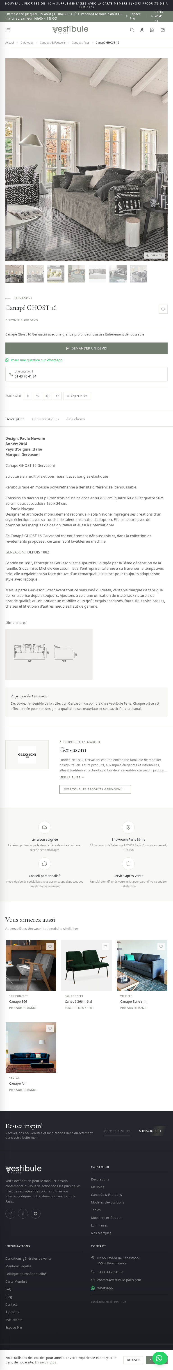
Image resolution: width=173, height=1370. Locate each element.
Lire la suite (70, 777)
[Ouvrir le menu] (9, 30)
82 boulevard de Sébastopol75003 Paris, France (118, 1260)
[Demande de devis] (152, 30)
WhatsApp (105, 1288)
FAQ (8, 1289)
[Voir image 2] (35, 274)
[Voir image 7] (139, 274)
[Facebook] (23, 1214)
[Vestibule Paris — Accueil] (70, 30)
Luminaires (99, 1225)
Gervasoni (23, 298)
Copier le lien (79, 396)
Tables (96, 1210)
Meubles (97, 1187)
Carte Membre (16, 1281)
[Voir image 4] (77, 274)
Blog (8, 1297)
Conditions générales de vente (28, 1258)
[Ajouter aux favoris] (163, 309)
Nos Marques (101, 1233)
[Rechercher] (132, 30)
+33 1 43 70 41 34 (110, 1272)
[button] (86, 159)
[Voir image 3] (56, 274)
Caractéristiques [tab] (45, 418)
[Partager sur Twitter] (38, 396)
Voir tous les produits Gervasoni (93, 789)
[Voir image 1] (14, 273)
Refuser (133, 1360)
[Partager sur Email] (58, 396)
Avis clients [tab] (75, 418)
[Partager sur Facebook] (28, 396)
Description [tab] (15, 418)
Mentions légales (18, 1266)
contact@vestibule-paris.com (119, 1280)
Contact (11, 1304)
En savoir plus (45, 1362)
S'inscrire (148, 1131)
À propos (12, 1312)
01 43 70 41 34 (159, 16)
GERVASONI (15, 552)
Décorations (100, 1179)
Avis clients (13, 1320)
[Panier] (163, 30)
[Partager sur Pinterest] (48, 396)
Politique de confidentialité (25, 1274)
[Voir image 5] (97, 274)
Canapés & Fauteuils (106, 1194)
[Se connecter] (142, 30)
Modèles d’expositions (107, 1202)
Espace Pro (135, 16)
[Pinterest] (36, 1214)
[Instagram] (10, 1214)
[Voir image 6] (118, 274)
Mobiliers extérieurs (106, 1217)
